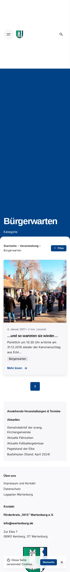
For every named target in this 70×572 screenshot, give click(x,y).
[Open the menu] (9, 34)
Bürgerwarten (17, 358)
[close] (61, 562)
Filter (61, 248)
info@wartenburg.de (18, 523)
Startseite (48, 562)
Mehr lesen (14, 368)
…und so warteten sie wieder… (32, 336)
